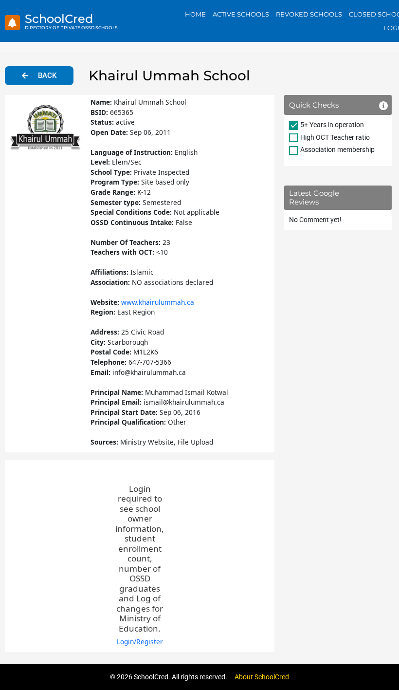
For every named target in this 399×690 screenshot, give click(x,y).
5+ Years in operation (332, 125)
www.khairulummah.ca (157, 302)
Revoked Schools (309, 14)
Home (195, 14)
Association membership (337, 149)
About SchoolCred (262, 677)
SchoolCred (59, 19)
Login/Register (140, 641)
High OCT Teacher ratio (335, 137)
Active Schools (241, 14)
